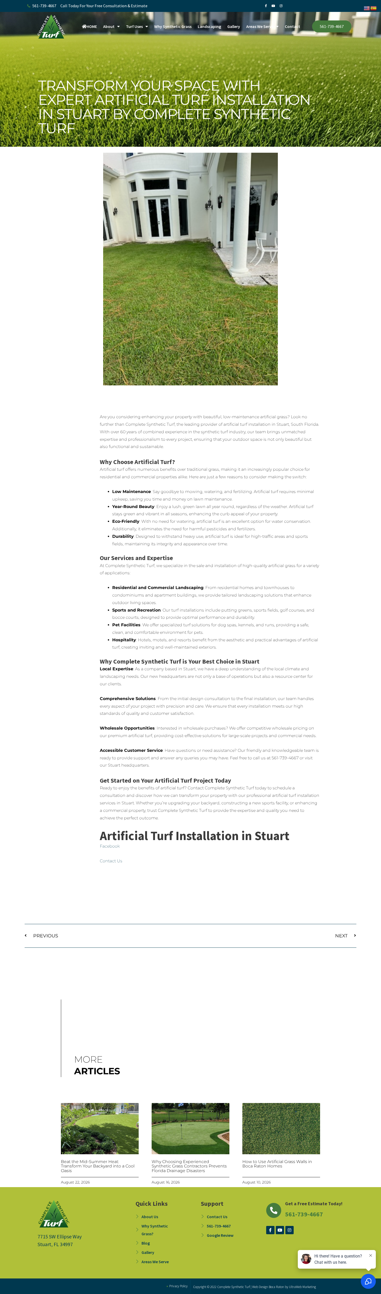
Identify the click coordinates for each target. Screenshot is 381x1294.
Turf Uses (134, 26)
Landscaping (209, 26)
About (109, 26)
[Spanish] (373, 7)
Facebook (110, 846)
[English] (367, 7)
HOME (92, 26)
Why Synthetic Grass (173, 26)
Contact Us (111, 860)
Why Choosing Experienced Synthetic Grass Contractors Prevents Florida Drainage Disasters (189, 1166)
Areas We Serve (259, 26)
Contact (292, 26)
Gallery (233, 26)
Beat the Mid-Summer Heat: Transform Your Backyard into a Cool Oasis (98, 1166)
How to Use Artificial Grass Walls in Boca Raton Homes (277, 1164)
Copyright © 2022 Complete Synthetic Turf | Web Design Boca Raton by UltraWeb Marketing (254, 1287)
